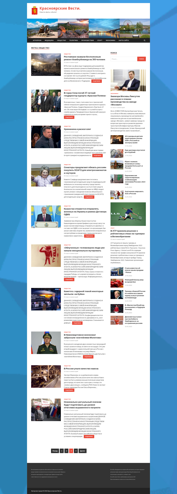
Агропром (37, 40)
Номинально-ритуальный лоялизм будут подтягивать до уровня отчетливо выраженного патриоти (82, 405)
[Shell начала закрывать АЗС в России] (117, 199)
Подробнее (96, 81)
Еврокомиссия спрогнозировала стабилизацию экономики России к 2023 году (135, 179)
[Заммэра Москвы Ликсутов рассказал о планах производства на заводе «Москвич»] (128, 92)
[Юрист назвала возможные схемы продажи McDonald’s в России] (117, 169)
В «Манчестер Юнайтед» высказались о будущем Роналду (135, 307)
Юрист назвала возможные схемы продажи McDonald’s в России (134, 165)
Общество (61, 40)
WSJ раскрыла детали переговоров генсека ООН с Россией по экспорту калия (134, 139)
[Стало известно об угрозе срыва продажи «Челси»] (117, 275)
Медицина (49, 40)
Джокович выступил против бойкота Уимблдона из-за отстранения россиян (133, 320)
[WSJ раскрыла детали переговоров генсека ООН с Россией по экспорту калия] (117, 143)
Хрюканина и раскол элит (77, 129)
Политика (73, 40)
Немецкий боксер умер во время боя (134, 281)
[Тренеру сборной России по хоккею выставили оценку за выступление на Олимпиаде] (117, 298)
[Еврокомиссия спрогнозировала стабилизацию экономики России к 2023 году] (117, 183)
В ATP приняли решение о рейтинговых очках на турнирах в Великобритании (128, 233)
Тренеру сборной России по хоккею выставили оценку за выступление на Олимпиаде (135, 294)
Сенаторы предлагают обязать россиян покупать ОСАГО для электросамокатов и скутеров (85, 170)
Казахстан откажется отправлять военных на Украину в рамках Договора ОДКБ (85, 211)
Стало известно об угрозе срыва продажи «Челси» (134, 270)
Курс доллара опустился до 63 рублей (135, 151)
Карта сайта (124, 40)
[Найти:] (128, 59)
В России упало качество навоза (81, 368)
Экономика (110, 40)
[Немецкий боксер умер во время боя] (117, 287)
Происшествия (87, 40)
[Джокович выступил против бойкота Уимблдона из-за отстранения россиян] (117, 324)
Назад (55, 451)
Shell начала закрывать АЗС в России (134, 192)
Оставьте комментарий (71, 62)
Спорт (99, 40)
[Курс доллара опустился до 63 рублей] (117, 157)
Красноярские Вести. (60, 8)
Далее (82, 451)
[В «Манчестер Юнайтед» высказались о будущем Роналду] (117, 312)
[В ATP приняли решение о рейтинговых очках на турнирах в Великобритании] (128, 226)
